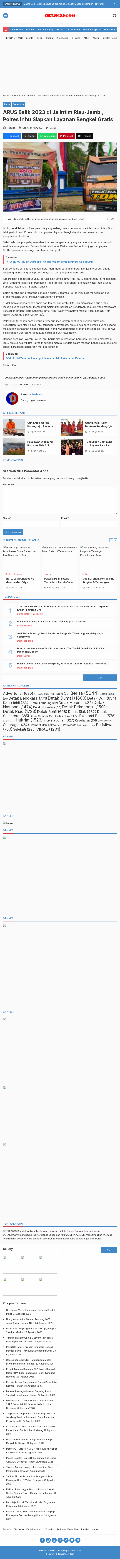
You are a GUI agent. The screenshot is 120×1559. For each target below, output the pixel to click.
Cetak (53, 127)
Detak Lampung (44, 703)
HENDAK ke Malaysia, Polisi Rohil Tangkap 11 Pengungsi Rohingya (58, 582)
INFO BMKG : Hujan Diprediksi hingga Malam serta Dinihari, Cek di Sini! (49, 261)
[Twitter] (60, 1540)
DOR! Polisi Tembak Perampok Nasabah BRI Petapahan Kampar (45, 358)
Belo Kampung (45, 29)
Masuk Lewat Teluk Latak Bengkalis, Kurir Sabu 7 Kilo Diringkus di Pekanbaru (62, 663)
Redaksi (37, 394)
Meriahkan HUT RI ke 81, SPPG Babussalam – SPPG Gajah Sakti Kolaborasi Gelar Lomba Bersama (30, 1404)
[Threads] (54, 1540)
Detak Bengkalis (92, 29)
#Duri (86, 38)
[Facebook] (42, 1540)
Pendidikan (89, 725)
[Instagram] (48, 1540)
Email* (65, 518)
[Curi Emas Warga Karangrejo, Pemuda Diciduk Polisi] (14, 427)
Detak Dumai (111, 29)
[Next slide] (115, 540)
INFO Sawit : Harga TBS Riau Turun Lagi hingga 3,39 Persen (51, 621)
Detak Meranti (76, 703)
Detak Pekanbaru (84, 706)
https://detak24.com (92, 377)
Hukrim (39, 614)
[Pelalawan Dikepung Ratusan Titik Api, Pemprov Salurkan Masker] (14, 446)
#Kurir (96, 38)
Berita (60, 29)
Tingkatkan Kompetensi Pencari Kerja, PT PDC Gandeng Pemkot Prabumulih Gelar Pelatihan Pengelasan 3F (31, 1417)
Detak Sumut (67, 716)
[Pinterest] (77, 1540)
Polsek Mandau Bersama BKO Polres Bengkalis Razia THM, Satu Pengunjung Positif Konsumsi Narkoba (31, 1373)
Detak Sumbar (42, 716)
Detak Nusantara (47, 707)
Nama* (7, 518)
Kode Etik (50, 1529)
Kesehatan (86, 720)
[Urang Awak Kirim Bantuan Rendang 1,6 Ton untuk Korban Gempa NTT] (72, 427)
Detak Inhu (36, 384)
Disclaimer (19, 1529)
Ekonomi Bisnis (24, 626)
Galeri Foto (9, 721)
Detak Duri (10, 574)
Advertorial (17, 29)
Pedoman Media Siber (68, 1529)
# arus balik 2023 (19, 384)
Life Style (105, 720)
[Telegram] (72, 1540)
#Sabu (49, 38)
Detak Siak (82, 711)
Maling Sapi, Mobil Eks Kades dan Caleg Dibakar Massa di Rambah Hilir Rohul (64, 4)
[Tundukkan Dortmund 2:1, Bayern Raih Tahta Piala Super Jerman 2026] (72, 446)
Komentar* (9, 484)
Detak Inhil (16, 703)
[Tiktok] (66, 1540)
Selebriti (24, 729)
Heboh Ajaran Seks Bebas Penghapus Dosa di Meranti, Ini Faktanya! (97, 582)
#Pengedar (62, 38)
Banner (30, 29)
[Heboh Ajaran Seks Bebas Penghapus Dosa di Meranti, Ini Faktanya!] (98, 558)
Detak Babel (73, 29)
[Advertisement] (60, 67)
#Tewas (76, 38)
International (58, 720)
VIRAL (85, 574)
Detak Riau (18, 104)
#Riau (39, 38)
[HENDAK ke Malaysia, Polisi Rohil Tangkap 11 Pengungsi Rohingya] (60, 558)
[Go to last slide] (111, 540)
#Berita (29, 38)
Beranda (7, 1529)
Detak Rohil (49, 574)
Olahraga (16, 725)
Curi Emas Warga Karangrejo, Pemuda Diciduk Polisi (40, 426)
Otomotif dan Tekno (46, 725)
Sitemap (95, 1529)
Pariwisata (72, 725)
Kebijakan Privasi (34, 1529)
